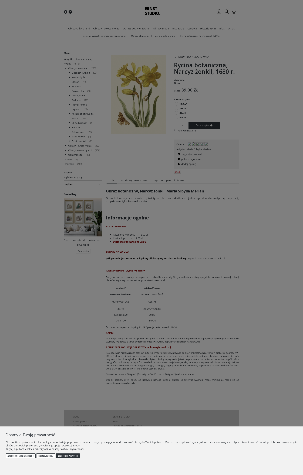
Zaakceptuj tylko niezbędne (21, 456)
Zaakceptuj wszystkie (68, 456)
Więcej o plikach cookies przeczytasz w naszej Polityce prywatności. (45, 449)
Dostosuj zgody (45, 456)
